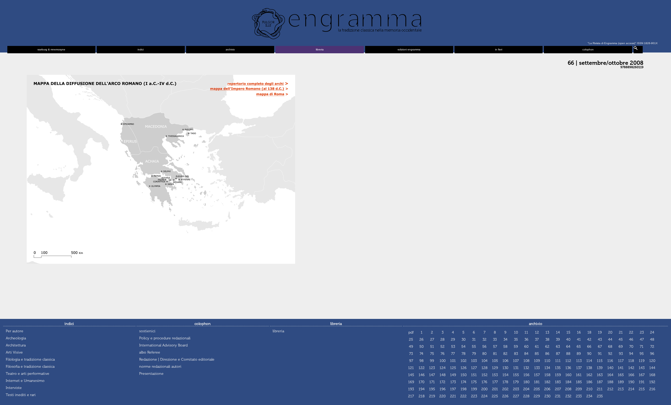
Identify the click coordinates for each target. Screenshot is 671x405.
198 (464, 389)
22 (631, 332)
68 (610, 346)
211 (600, 389)
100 (443, 361)
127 (474, 368)
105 (495, 361)
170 (421, 382)
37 (537, 339)
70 (631, 346)
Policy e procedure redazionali (165, 338)
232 (568, 396)
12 (537, 332)
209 (579, 389)
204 (526, 389)
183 (558, 382)
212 (610, 389)
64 (568, 346)
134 (547, 368)
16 (579, 332)
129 (495, 368)
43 (600, 339)
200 (484, 389)
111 (558, 361)
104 (484, 361)
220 (442, 396)
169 (411, 382)
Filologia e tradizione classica (30, 359)
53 (453, 346)
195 (432, 389)
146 (422, 375)
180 (526, 382)
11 (526, 332)
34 (505, 339)
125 (453, 368)
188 (610, 382)
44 (610, 339)
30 (464, 339)
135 (558, 368)
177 (495, 382)
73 (411, 353)
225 (495, 396)
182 (547, 382)
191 (642, 382)
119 (642, 361)
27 (432, 339)
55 (474, 346)
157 (537, 375)
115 (600, 361)
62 (547, 346)
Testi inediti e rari (21, 395)
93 (621, 353)
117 (621, 361)
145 (411, 375)
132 (526, 368)
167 (642, 375)
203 (516, 389)
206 (547, 389)
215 (642, 389)
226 (505, 396)
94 (631, 353)
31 (474, 339)
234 (589, 396)
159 (558, 375)
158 (547, 375)
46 (631, 339)
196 (443, 389)
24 (652, 332)
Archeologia (16, 338)
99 (432, 361)
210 (589, 389)
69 (621, 346)
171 (432, 382)
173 (453, 382)
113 (579, 361)
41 (579, 339)
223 (474, 396)
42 (589, 339)
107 (516, 361)
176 (484, 382)
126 (464, 368)
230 (547, 396)
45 (621, 339)
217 (411, 396)
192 (652, 382)
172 (442, 382)
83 (516, 353)
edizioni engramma (409, 49)
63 (558, 346)
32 (484, 339)
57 (495, 346)
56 (484, 346)
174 (463, 382)
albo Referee (149, 352)
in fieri (498, 49)
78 (464, 353)
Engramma (335, 22)
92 (610, 353)
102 (464, 361)
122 (422, 368)
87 (558, 353)
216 (652, 389)
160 (568, 375)
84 (526, 353)
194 (422, 389)
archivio (230, 49)
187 (600, 382)
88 (568, 353)
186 (589, 382)
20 (610, 332)
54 (463, 346)
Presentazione (151, 373)
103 (474, 361)
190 (631, 382)
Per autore (14, 331)
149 (453, 375)
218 (422, 396)
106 (505, 361)
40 (568, 339)
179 (516, 382)
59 (516, 346)
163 (600, 375)
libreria (320, 49)
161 (579, 375)
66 (589, 346)
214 (631, 389)
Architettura (16, 345)
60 (526, 346)
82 (505, 353)
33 (495, 339)
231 (558, 396)
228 (526, 396)
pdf (411, 332)
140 (610, 368)
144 (652, 368)
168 (652, 375)
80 (484, 353)
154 (505, 375)
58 (505, 346)
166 (631, 375)
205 (537, 389)
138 (589, 368)
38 (547, 339)
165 (621, 375)
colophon (588, 49)
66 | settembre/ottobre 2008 (605, 63)
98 (421, 361)
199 (474, 389)
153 (495, 375)
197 (453, 389)
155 (516, 375)
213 (621, 389)
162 (589, 375)
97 (411, 361)
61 (537, 346)
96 (652, 353)
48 (652, 339)
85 (537, 353)
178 (505, 382)
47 (642, 339)
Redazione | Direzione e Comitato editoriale (176, 359)
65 (579, 346)
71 (641, 346)
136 (568, 368)
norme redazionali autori (160, 366)
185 (579, 382)
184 (568, 382)
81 (495, 353)
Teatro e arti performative (27, 373)
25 (411, 339)
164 (610, 375)
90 (589, 353)
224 (484, 396)
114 (589, 361)
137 (579, 368)
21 (621, 332)
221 (453, 396)
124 (443, 368)
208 (568, 389)
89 (579, 353)
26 (421, 339)
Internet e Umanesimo (25, 380)
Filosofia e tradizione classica (30, 366)
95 (642, 353)
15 (568, 332)
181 (537, 382)
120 (652, 361)
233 (579, 396)
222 (463, 396)
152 (484, 375)
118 (631, 361)
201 (495, 389)
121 (411, 368)
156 (526, 375)
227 (516, 396)
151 (474, 375)
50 (421, 346)
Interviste (14, 388)
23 (642, 332)
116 (610, 361)
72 (652, 346)
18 (589, 332)
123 (432, 368)
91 (600, 353)
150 (464, 375)
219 (432, 396)
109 (537, 361)
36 (526, 339)
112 (568, 361)
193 (411, 389)
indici (141, 49)
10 (516, 332)
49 (411, 346)
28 (442, 339)
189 (621, 382)
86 (547, 353)
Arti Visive (14, 352)
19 (600, 332)
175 (474, 382)
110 (547, 361)
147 (432, 375)
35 (516, 339)
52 (442, 346)
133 (537, 368)
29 (453, 339)
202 (505, 389)
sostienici (147, 331)
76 (443, 353)
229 (537, 396)
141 (621, 368)
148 (443, 375)
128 (484, 368)
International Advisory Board (163, 345)
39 (558, 339)
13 (547, 332)
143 (642, 368)
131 (516, 368)
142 (631, 368)
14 (558, 332)
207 (558, 389)
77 (453, 353)
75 (432, 353)
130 (505, 368)
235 (600, 396)
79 (474, 353)
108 (526, 361)
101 (453, 361)
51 (432, 346)
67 (600, 346)
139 (600, 368)
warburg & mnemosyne (51, 49)
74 (421, 353)
